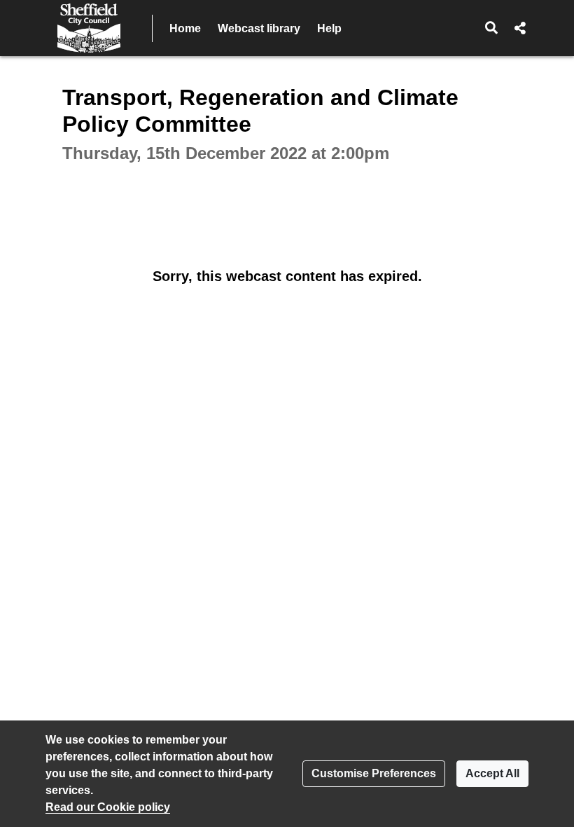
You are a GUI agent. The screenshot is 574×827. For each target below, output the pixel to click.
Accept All (492, 773)
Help (329, 28)
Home (185, 28)
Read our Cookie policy (108, 807)
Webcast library (259, 28)
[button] (491, 28)
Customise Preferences (374, 773)
